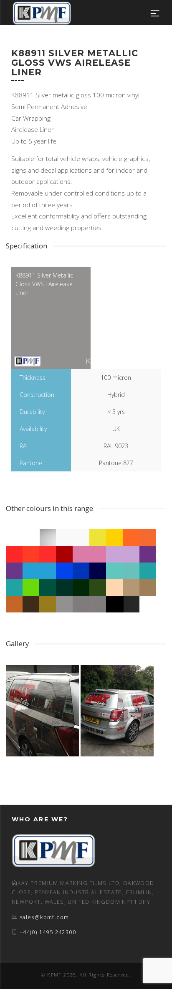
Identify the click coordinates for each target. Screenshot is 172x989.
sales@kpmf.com (44, 917)
